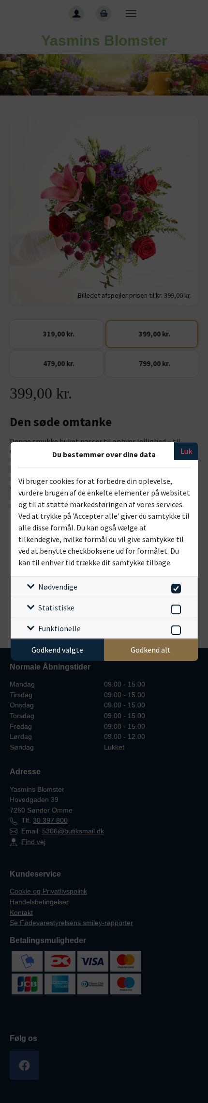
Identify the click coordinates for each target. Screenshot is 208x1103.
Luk (186, 451)
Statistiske (56, 607)
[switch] (174, 587)
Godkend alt (151, 650)
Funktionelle (59, 628)
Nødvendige (57, 586)
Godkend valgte (57, 650)
